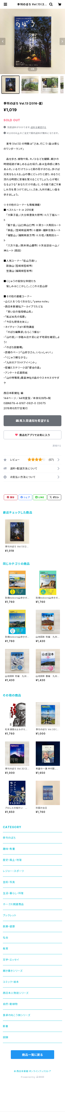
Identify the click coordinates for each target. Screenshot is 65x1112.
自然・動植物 (10, 1004)
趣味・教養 (9, 848)
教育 (5, 948)
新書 (5, 1026)
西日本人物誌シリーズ (16, 992)
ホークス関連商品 (13, 904)
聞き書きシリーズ (12, 970)
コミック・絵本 (11, 981)
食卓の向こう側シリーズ (16, 1015)
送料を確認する (38, 127)
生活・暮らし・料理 (13, 893)
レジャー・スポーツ (13, 870)
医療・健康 (9, 926)
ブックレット (9, 915)
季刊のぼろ (9, 837)
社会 (5, 937)
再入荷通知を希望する (34, 421)
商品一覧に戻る (32, 1055)
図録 (5, 1037)
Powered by (28, 1077)
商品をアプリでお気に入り (34, 435)
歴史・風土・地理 (12, 859)
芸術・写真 (9, 882)
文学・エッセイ (11, 959)
